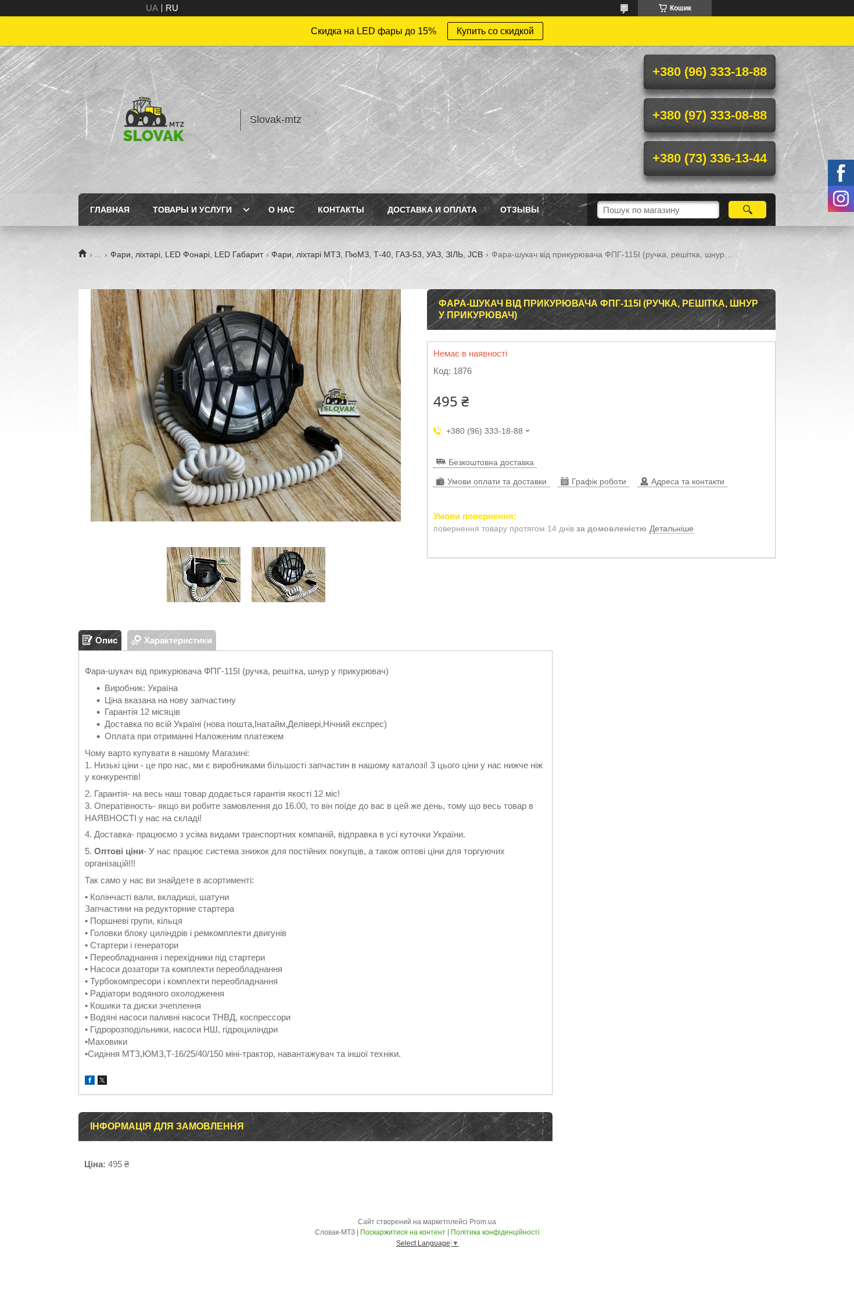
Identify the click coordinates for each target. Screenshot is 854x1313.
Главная (110, 209)
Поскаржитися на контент (403, 1232)
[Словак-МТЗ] (153, 120)
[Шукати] (747, 209)
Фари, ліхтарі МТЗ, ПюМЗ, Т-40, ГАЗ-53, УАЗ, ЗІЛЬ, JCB (377, 254)
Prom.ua (482, 1222)
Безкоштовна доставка (491, 462)
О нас (281, 209)
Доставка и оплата (432, 209)
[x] (102, 1082)
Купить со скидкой (495, 31)
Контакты (341, 209)
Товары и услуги (192, 209)
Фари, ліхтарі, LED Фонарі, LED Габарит (186, 254)
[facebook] (90, 1082)
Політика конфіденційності (495, 1232)
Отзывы (519, 209)
